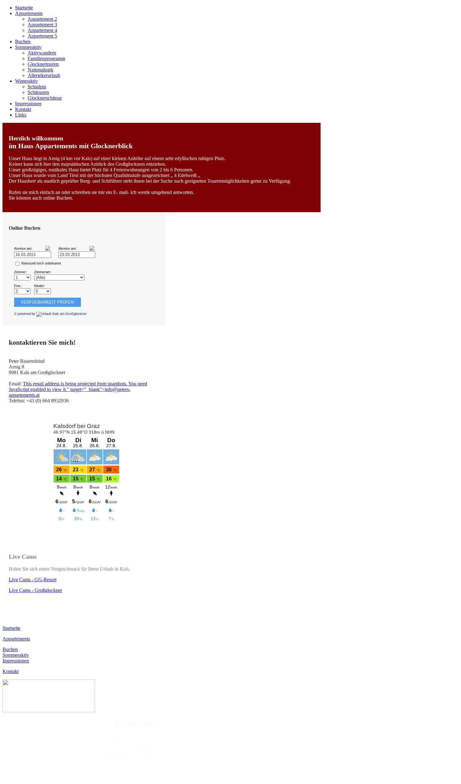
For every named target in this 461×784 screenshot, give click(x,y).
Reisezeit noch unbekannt (41, 263)
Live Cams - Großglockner (35, 590)
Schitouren (38, 92)
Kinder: (39, 286)
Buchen (22, 41)
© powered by (25, 314)
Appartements (29, 13)
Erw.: (18, 286)
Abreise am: (67, 248)
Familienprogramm (46, 58)
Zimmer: (20, 272)
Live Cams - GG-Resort (32, 579)
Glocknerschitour (45, 98)
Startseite (24, 7)
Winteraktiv (26, 81)
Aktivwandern (42, 52)
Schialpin (37, 86)
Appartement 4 (42, 30)
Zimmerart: (42, 272)
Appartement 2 (42, 19)
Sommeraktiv (28, 47)
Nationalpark (40, 69)
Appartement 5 (42, 36)
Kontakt (23, 109)
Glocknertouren (43, 64)
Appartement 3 (42, 24)
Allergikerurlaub (44, 75)
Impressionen (28, 103)
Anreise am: (23, 248)
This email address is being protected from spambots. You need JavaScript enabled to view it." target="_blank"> (78, 389)
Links (20, 115)
